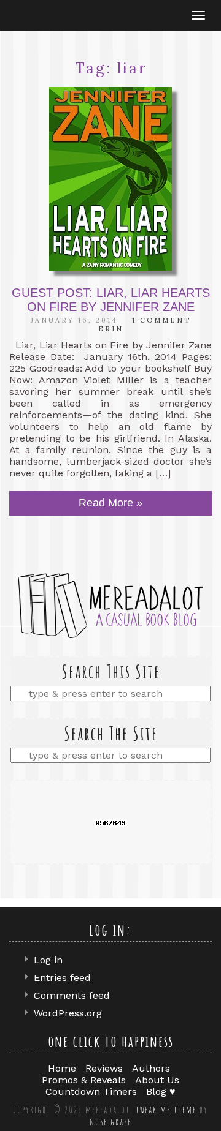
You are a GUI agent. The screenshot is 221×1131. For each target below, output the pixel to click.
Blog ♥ (161, 1091)
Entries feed (62, 977)
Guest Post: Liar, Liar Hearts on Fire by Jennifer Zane (111, 300)
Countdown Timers (91, 1091)
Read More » (110, 503)
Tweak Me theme (166, 1109)
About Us (157, 1080)
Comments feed (72, 995)
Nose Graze (110, 1122)
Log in (48, 960)
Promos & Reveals (84, 1080)
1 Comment (161, 320)
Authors (151, 1068)
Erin (110, 329)
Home (62, 1068)
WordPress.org (68, 1013)
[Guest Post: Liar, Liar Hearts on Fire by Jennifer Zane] (110, 179)
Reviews (104, 1068)
